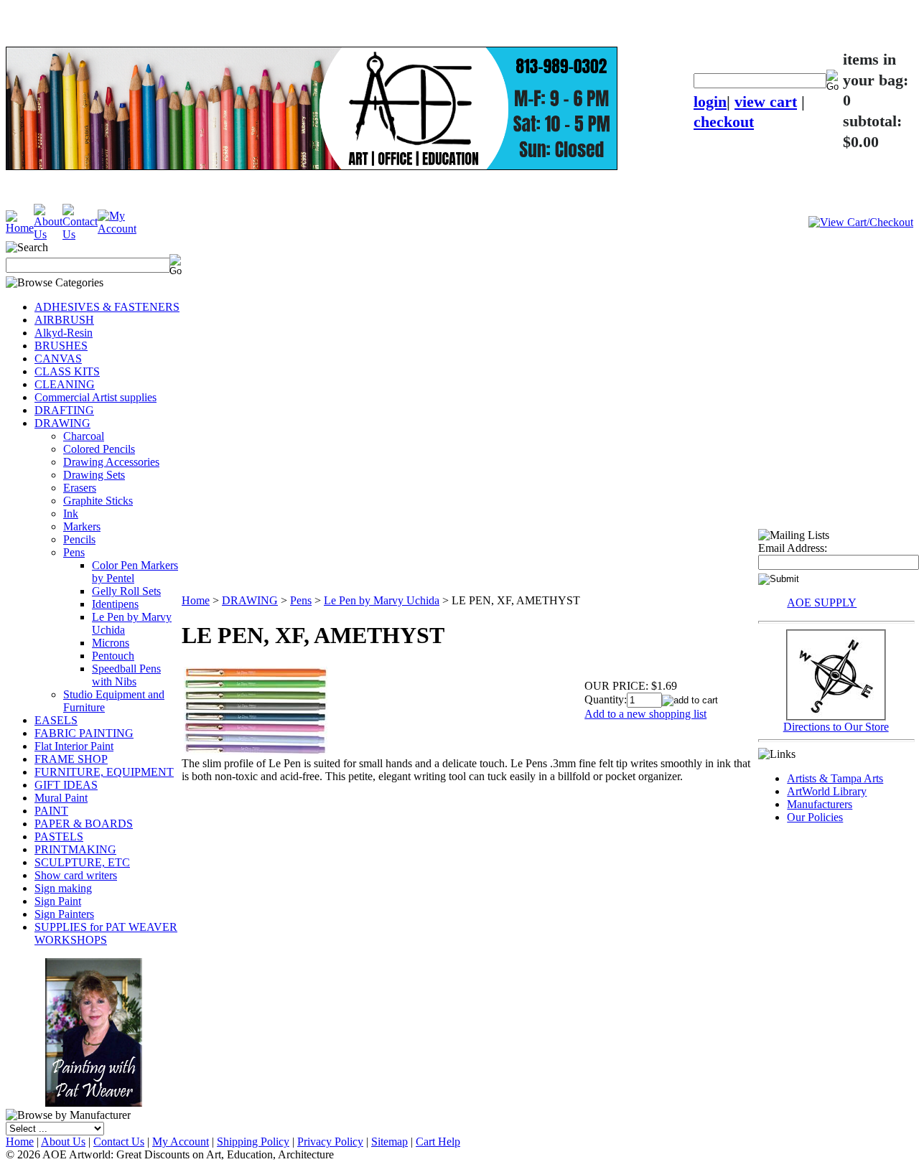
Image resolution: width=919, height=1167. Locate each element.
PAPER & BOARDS (83, 823)
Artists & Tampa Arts (835, 778)
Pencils (79, 539)
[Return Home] (20, 228)
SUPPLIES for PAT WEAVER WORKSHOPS (105, 933)
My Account (180, 1141)
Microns (110, 643)
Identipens (115, 604)
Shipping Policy (253, 1141)
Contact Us (118, 1141)
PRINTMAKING (75, 849)
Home (196, 600)
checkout (724, 122)
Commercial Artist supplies (95, 397)
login (710, 102)
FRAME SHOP (71, 759)
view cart (765, 102)
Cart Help (438, 1141)
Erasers (79, 488)
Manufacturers (819, 804)
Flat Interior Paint (73, 746)
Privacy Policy (330, 1141)
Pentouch (113, 656)
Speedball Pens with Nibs (126, 675)
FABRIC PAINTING (84, 733)
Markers (82, 526)
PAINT (51, 811)
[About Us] (48, 234)
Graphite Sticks (98, 501)
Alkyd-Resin (63, 333)
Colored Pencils (99, 449)
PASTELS (58, 836)
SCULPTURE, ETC (82, 862)
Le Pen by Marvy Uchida (381, 600)
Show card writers (75, 875)
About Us (63, 1141)
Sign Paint (57, 901)
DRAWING (62, 423)
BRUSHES (61, 345)
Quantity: (605, 699)
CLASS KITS (67, 371)
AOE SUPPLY (822, 602)
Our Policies (815, 817)
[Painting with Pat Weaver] (93, 1029)
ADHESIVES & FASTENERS (106, 307)
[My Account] (117, 228)
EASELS (56, 720)
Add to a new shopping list (645, 714)
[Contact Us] (80, 234)
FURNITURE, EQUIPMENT (104, 772)
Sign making (63, 888)
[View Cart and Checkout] (860, 222)
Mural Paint (61, 798)
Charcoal (83, 436)
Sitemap (389, 1141)
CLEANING (64, 384)
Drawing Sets (94, 475)
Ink (70, 513)
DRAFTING (64, 410)
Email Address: (792, 548)
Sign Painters (64, 914)
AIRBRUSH (64, 320)
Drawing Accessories (111, 462)
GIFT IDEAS (66, 785)
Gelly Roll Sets (126, 591)
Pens (74, 552)
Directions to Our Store (836, 727)
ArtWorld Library (827, 791)
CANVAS (58, 358)
